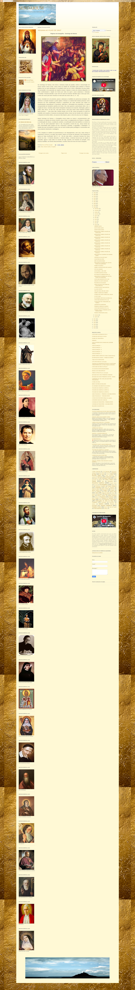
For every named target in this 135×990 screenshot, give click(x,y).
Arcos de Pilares (29, 80)
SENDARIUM (31, 8)
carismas (94, 476)
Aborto (99, 472)
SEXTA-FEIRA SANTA (99, 228)
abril (96, 222)
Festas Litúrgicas (112, 486)
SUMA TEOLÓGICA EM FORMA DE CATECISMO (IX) (101, 285)
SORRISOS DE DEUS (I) (97, 427)
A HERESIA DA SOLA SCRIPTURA (99, 455)
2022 (95, 199)
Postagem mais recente (43, 153)
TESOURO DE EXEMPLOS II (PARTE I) (100, 392)
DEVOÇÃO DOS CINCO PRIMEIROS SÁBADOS (102, 374)
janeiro (96, 316)
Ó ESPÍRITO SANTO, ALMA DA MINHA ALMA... (102, 444)
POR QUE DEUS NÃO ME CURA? (101, 291)
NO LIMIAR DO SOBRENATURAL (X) (102, 274)
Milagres (106, 494)
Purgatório (94, 502)
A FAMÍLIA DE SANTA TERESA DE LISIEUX (103, 294)
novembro (97, 210)
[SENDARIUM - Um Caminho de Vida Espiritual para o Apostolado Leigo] (67, 978)
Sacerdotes (111, 502)
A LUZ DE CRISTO (98, 289)
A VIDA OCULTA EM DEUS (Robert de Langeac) (102, 398)
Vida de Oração (113, 507)
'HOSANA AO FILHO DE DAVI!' (100, 257)
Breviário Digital (96, 475)
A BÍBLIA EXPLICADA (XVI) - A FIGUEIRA (101, 422)
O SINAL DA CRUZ (96, 381)
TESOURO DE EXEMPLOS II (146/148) (100, 449)
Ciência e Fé (96, 478)
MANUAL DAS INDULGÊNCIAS (98, 370)
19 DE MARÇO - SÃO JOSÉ (100, 271)
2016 (95, 320)
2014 (95, 324)
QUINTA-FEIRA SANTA (99, 229)
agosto (96, 215)
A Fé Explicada (106, 471)
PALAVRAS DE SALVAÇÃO (100, 282)
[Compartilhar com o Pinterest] (63, 145)
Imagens (112, 490)
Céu (115, 476)
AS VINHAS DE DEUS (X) (25, 122)
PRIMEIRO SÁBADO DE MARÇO (101, 306)
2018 (95, 207)
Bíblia (111, 474)
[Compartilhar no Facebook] (62, 145)
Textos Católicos (106, 505)
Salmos (93, 504)
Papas (93, 499)
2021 (95, 201)
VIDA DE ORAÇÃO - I (96, 345)
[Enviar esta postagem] (55, 144)
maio (96, 221)
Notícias (96, 496)
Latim (96, 492)
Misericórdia (112, 494)
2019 (95, 205)
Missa (93, 495)
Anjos (103, 472)
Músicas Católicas (101, 495)
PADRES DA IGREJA (98, 265)
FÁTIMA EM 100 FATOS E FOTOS (99, 336)
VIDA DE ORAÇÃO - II (96, 347)
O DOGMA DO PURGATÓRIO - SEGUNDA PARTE (102, 404)
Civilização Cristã (105, 478)
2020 (95, 203)
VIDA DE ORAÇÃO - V (96, 353)
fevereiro (96, 315)
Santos (101, 504)
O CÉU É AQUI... (97, 296)
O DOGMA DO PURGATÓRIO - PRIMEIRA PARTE (102, 402)
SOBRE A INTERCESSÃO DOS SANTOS (103, 267)
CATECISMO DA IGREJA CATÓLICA (99, 366)
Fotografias (98, 487)
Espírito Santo (113, 483)
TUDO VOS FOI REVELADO (98, 359)
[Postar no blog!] (59, 145)
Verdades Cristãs (96, 507)
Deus (103, 481)
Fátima (113, 484)
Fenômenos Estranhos (100, 486)
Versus (105, 507)
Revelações (103, 502)
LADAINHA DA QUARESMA (100, 304)
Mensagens (99, 494)
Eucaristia (96, 484)
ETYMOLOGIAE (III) (96, 438)
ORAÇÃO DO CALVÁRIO (97, 552)
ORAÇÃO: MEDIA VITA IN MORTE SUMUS (101, 417)
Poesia (100, 499)
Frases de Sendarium (109, 487)
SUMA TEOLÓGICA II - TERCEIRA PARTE (101, 396)
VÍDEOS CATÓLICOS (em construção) (100, 372)
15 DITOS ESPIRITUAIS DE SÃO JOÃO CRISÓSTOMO (103, 411)
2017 (95, 319)
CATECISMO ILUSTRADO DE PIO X (99, 334)
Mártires (93, 494)
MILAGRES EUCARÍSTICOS (98, 406)
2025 (95, 194)
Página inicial (64, 153)
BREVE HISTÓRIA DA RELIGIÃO (99, 384)
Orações (111, 496)
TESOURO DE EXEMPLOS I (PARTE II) (100, 389)
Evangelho (53, 146)
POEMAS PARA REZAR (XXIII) (100, 312)
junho (96, 219)
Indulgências (98, 491)
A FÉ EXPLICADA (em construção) (99, 361)
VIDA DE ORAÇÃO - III (97, 349)
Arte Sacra (101, 474)
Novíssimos (103, 496)
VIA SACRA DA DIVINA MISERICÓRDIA (100, 368)
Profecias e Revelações (110, 499)
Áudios (108, 474)
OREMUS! (94, 340)
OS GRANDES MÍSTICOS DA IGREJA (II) (103, 298)
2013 (95, 326)
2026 (95, 192)
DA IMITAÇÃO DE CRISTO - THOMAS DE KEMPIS (102, 357)
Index (93, 491)
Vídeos (105, 508)
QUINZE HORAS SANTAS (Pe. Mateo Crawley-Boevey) (103, 355)
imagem (105, 490)
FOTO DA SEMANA (98, 269)
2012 (95, 327)
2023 (95, 198)
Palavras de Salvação (107, 498)
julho (96, 217)
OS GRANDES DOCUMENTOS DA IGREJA (101, 385)
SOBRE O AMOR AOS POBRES (101, 292)
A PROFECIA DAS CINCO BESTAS (101, 287)
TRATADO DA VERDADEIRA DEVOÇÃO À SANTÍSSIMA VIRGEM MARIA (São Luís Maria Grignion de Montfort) (104, 364)
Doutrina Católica (47, 146)
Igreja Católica (96, 490)
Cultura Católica (109, 479)
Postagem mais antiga (84, 153)
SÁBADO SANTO (98, 226)
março (96, 224)
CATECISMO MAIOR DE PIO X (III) (101, 279)
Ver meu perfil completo (29, 81)
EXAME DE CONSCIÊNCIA (98, 338)
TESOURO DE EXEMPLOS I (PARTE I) (100, 388)
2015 (95, 322)
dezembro (97, 208)
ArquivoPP (108, 472)
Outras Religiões (95, 498)
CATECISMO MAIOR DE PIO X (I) (101, 308)
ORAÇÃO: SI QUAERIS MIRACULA (99, 433)
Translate (97, 32)
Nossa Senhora (112, 495)
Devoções (110, 481)
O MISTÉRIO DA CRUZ (99, 259)
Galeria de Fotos (95, 488)
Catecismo (99, 476)
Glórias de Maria (104, 488)
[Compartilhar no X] (60, 145)
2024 (95, 196)
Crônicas (100, 479)
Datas (42, 146)
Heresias (112, 488)
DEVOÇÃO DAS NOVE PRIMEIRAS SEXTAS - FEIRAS (103, 376)
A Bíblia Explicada (96, 471)
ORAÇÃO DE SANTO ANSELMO (101, 280)
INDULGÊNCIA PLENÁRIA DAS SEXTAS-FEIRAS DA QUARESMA (103, 263)
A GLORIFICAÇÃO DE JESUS (100, 272)
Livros (113, 492)
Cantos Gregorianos (109, 475)
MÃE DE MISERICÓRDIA (99, 261)
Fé (92, 486)
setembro (97, 213)
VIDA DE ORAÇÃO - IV (97, 351)
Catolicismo (109, 476)
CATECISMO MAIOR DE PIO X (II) (101, 299)
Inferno (105, 491)
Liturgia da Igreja (105, 492)
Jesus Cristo (113, 491)
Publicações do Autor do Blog (104, 500)
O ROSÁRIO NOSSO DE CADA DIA (99, 400)
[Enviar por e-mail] (58, 145)
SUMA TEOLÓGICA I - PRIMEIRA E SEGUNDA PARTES (104, 394)
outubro (96, 212)
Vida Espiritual (97, 508)
